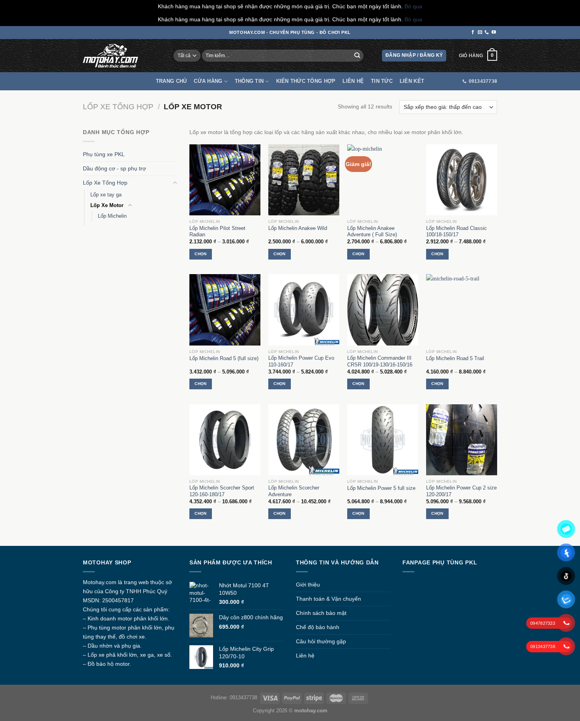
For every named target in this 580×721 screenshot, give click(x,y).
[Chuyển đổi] (175, 183)
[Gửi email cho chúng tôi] (480, 32)
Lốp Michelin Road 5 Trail (455, 358)
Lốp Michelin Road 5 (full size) (223, 358)
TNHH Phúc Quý (146, 591)
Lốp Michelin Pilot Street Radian (217, 231)
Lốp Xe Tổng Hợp (118, 107)
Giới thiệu (308, 584)
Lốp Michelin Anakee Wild (297, 228)
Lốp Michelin (112, 216)
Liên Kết (412, 81)
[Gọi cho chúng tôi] (487, 32)
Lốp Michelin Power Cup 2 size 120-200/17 (461, 491)
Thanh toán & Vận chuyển (328, 599)
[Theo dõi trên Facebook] (473, 32)
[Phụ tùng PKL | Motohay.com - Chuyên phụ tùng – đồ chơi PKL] (110, 56)
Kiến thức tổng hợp (306, 81)
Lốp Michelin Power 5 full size (381, 488)
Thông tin (249, 81)
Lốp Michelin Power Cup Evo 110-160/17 (301, 361)
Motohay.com (99, 582)
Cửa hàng (208, 81)
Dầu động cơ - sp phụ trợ (114, 168)
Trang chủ (171, 81)
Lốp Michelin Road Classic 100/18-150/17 (456, 231)
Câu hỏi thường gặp (321, 641)
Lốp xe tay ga (106, 195)
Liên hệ (353, 81)
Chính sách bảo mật (321, 613)
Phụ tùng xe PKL (104, 154)
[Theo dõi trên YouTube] (494, 32)
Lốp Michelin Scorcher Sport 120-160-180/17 (221, 491)
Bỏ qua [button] (413, 6)
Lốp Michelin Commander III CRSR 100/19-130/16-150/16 (379, 361)
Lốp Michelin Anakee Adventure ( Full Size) (372, 231)
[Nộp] (357, 56)
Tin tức (382, 81)
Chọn (200, 254)
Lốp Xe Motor (106, 205)
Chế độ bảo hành (317, 627)
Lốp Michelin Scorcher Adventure (293, 491)
